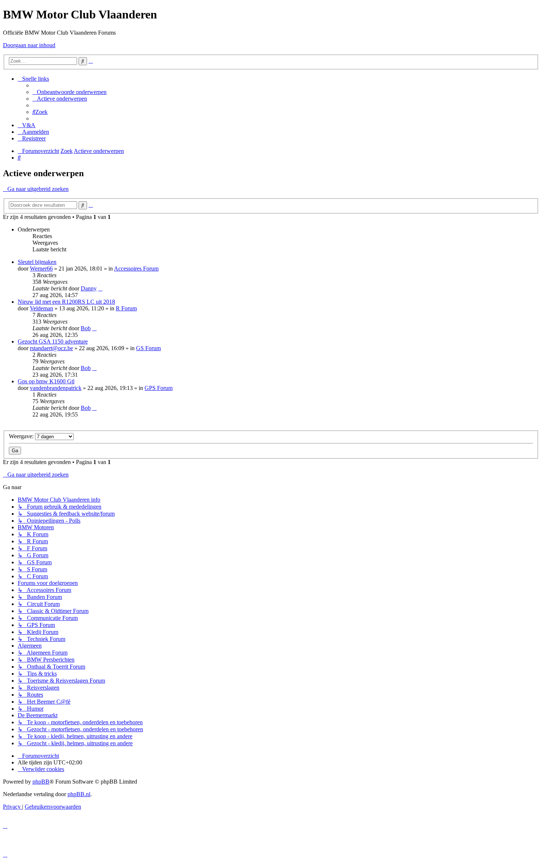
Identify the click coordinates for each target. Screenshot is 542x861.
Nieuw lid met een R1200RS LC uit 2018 (66, 302)
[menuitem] (69, 92)
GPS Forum (159, 388)
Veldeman (41, 308)
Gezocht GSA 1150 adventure (53, 341)
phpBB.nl (78, 794)
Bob (86, 328)
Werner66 (41, 268)
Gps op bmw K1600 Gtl (46, 381)
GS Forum (148, 348)
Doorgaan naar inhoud (29, 45)
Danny (89, 288)
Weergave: (22, 436)
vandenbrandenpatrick (55, 388)
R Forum (126, 308)
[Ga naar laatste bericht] (100, 288)
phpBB (40, 781)
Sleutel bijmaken (37, 262)
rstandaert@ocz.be (51, 348)
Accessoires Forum (136, 268)
